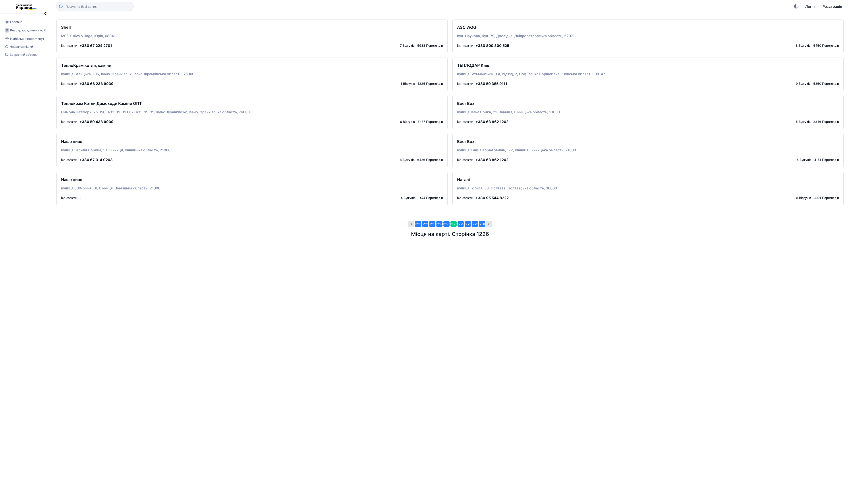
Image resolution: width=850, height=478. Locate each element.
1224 (439, 224)
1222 (425, 224)
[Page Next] (489, 224)
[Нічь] (796, 6)
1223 (432, 224)
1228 (468, 224)
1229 (475, 224)
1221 (418, 224)
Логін (810, 6)
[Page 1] (411, 224)
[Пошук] (61, 6)
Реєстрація (832, 6)
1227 (461, 224)
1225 (446, 224)
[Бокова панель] (45, 13)
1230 (482, 224)
